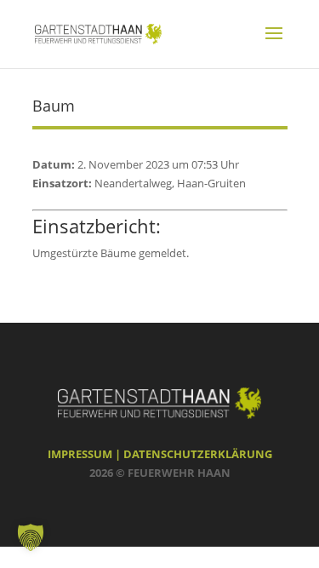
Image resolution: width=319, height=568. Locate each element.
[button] (30, 537)
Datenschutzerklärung (197, 454)
